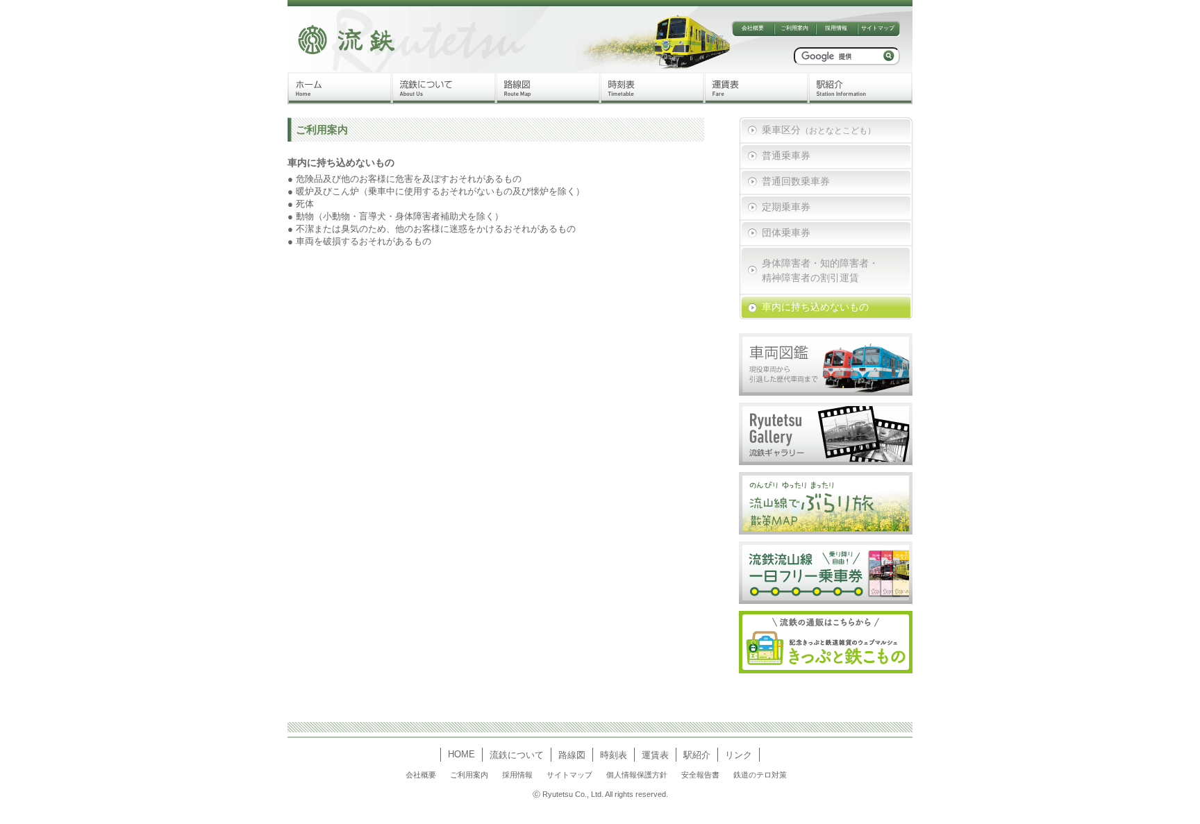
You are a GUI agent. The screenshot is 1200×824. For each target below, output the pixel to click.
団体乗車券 (786, 232)
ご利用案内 (794, 28)
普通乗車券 (786, 155)
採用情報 (836, 28)
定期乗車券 (786, 206)
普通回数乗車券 (796, 181)
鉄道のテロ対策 (760, 775)
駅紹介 (860, 88)
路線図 (548, 88)
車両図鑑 (825, 364)
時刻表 (652, 88)
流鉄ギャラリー (825, 434)
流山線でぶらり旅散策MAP (825, 503)
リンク (738, 755)
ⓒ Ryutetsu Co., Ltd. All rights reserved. (600, 794)
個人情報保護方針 (636, 775)
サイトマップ (877, 28)
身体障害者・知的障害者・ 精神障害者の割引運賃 (820, 268)
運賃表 (756, 88)
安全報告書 (700, 775)
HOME (461, 754)
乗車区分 (819, 129)
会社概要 (753, 28)
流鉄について (444, 88)
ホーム (340, 88)
